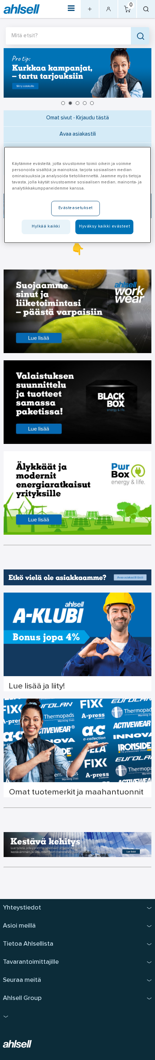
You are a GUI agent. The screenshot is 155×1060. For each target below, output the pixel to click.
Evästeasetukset (75, 208)
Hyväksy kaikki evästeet (104, 226)
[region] (77, 195)
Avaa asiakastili (77, 134)
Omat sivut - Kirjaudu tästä (77, 118)
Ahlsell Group (22, 998)
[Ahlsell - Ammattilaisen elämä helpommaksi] (22, 9)
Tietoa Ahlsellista (28, 944)
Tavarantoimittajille (31, 962)
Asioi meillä (19, 926)
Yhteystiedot (22, 908)
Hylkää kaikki (46, 226)
